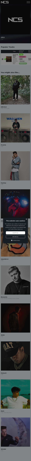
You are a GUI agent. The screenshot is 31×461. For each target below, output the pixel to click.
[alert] (15, 230)
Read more (20, 229)
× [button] (26, 219)
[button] (15, 230)
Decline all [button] (15, 236)
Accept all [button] (15, 232)
